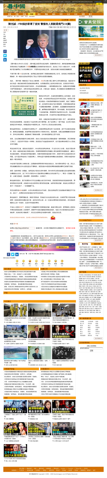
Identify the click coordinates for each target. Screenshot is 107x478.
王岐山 (80, 284)
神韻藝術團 (30, 470)
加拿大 (83, 291)
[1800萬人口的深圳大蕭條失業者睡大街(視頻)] (39, 423)
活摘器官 (81, 301)
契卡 (55, 365)
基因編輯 (99, 297)
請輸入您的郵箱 (91, 346)
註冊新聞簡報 (85, 343)
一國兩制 (81, 289)
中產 (83, 295)
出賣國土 (92, 278)
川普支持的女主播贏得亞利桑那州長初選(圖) (54, 286)
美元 (97, 291)
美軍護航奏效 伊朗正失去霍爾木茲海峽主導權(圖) (19, 389)
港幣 (93, 293)
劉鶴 (80, 286)
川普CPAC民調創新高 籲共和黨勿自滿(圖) (53, 284)
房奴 (34, 441)
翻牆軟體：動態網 (86, 470)
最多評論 (85, 244)
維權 (84, 299)
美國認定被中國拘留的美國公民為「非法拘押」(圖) (19, 384)
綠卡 (88, 306)
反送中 (80, 288)
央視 (84, 305)
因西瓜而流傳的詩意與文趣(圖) (88, 42)
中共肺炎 (81, 275)
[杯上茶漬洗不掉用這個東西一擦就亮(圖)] (85, 168)
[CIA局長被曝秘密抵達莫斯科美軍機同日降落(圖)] (39, 326)
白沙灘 (10, 365)
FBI (4, 34)
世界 (61, 14)
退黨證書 (51, 470)
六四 (98, 280)
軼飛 (81, 325)
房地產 (95, 293)
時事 (22, 16)
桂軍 (83, 308)
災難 (15, 461)
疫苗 (80, 282)
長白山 (98, 301)
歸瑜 (97, 323)
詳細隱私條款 (97, 1)
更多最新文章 (98, 215)
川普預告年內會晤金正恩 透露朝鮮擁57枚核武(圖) (19, 379)
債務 (92, 291)
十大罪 (63, 441)
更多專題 (99, 95)
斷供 (37, 441)
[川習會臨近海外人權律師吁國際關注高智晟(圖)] (85, 139)
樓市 (99, 293)
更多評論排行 (98, 267)
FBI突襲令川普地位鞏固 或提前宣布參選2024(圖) (55, 276)
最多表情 (97, 244)
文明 (13, 461)
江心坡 (85, 303)
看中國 (15, 224)
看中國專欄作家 (85, 318)
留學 (95, 305)
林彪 (80, 310)
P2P (93, 297)
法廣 (94, 289)
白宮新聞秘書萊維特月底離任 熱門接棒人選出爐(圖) (56, 374)
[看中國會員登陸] (91, 22)
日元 (90, 293)
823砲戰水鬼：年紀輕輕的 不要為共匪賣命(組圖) (97, 184)
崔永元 (90, 286)
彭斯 (94, 284)
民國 (80, 308)
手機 (85, 312)
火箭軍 (7, 343)
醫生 (66, 322)
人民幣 (80, 293)
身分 (37, 365)
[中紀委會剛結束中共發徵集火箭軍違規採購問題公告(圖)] (15, 326)
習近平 (44, 322)
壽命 (97, 312)
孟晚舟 (84, 284)
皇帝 (88, 310)
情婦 (86, 288)
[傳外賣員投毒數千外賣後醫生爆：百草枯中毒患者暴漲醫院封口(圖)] (63, 304)
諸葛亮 (91, 310)
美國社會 (9, 16)
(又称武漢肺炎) (87, 275)
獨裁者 (56, 343)
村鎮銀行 (59, 322)
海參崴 (86, 295)
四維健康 (82, 335)
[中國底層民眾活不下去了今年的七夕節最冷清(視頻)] (15, 423)
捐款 (35, 468)
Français (70, 468)
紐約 (53, 14)
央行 (89, 291)
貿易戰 (80, 278)
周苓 (81, 327)
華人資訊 (16, 16)
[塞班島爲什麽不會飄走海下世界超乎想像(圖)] (15, 347)
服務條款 (48, 468)
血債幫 (60, 343)
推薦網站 (14, 470)
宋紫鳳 (82, 321)
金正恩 (99, 282)
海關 (97, 305)
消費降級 (11, 419)
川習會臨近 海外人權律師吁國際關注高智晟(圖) (97, 141)
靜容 (89, 331)
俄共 (61, 365)
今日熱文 (7, 301)
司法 (4, 46)
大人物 (44, 365)
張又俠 (48, 322)
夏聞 (97, 325)
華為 (96, 282)
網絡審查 (98, 299)
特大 (68, 27)
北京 (95, 295)
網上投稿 (21, 468)
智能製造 (32, 419)
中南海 (94, 286)
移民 (89, 305)
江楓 (89, 333)
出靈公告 (14, 322)
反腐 (92, 288)
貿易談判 (100, 284)
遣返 (100, 305)
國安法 (99, 276)
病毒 (80, 276)
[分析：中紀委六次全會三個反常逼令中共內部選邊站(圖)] (39, 304)
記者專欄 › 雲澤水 (68, 20)
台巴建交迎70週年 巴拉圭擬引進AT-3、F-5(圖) (96, 112)
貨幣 (99, 291)
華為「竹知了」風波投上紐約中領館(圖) (53, 376)
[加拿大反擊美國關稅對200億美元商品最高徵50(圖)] (85, 117)
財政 (101, 293)
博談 (46, 14)
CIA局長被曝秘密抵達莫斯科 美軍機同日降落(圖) (97, 133)
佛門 (68, 343)
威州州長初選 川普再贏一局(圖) (50, 274)
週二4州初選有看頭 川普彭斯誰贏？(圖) (52, 279)
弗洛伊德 (87, 282)
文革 (100, 312)
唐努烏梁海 (93, 301)
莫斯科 (40, 343)
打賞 (58, 27)
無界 (94, 470)
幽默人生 (98, 310)
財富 (80, 295)
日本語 (86, 468)
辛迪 (97, 335)
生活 (75, 14)
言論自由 (99, 303)
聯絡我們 (29, 468)
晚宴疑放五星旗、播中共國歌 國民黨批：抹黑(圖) (97, 104)
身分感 (40, 365)
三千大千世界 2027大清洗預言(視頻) (15, 458)
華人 (87, 305)
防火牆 (80, 299)
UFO (91, 282)
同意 (99, 4)
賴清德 (95, 275)
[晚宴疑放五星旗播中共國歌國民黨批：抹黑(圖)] (85, 103)
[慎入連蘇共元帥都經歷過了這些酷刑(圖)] (63, 347)
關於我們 (41, 468)
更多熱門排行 (98, 240)
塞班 (7, 365)
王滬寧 (83, 286)
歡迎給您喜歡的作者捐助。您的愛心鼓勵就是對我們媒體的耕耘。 (29, 217)
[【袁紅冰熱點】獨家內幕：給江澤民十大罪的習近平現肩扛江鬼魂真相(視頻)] (63, 423)
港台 (39, 14)
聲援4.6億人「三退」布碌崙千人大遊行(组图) (17, 274)
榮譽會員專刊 (85, 39)
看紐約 (58, 470)
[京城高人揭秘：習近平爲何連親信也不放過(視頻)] (63, 326)
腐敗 (89, 288)
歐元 (87, 293)
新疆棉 (80, 280)
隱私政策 (56, 468)
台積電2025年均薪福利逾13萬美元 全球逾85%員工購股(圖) (96, 177)
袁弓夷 (89, 280)
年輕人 (19, 322)
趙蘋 (97, 329)
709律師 (87, 299)
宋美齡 (96, 308)
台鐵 (96, 276)
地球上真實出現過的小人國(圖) (88, 203)
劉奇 (83, 310)
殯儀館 (10, 322)
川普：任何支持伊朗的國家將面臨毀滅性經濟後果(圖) (57, 381)
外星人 (94, 312)
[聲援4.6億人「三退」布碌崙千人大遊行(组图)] (85, 146)
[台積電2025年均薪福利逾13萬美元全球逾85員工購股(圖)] (85, 175)
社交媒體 (98, 289)
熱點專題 (83, 85)
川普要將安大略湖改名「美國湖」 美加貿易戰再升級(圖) (21, 276)
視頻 (6, 398)
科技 (26, 16)
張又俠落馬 (83, 90)
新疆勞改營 (93, 303)
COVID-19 (84, 276)
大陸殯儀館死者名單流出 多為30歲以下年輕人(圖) (97, 162)
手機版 (50, 27)
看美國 (12, 20)
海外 (93, 306)
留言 (61, 27)
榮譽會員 (65, 236)
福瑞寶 (70, 470)
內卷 (36, 419)
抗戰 (85, 308)
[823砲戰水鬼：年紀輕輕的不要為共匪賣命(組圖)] (85, 182)
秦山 (81, 331)
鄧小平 (99, 308)
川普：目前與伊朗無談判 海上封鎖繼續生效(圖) (18, 381)
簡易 (97, 321)
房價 (80, 297)
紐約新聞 (32, 16)
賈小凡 (82, 323)
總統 (4, 38)
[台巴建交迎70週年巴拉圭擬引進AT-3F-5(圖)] (85, 110)
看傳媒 (64, 470)
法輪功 (94, 299)
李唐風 (98, 327)
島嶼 (13, 365)
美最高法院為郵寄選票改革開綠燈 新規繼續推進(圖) (19, 281)
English (63, 468)
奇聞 (83, 14)
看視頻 (76, 470)
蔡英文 (92, 295)
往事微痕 (86, 289)
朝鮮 (80, 291)
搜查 (4, 44)
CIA (37, 343)
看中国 (17, 7)
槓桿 (94, 291)
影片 (90, 14)
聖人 (7, 461)
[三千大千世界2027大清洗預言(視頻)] (15, 445)
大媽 (101, 295)
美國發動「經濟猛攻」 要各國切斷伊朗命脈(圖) (18, 284)
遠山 (89, 325)
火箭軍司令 (13, 343)
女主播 (81, 305)
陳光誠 (5, 42)
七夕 (7, 441)
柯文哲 (83, 282)
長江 (84, 280)
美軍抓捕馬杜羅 (84, 93)
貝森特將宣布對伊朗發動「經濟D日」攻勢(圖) (18, 289)
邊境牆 (90, 284)
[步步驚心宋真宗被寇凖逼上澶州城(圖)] (85, 153)
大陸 (16, 14)
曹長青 (90, 335)
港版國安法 (94, 280)
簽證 (80, 306)
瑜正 (81, 333)
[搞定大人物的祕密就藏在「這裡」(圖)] (39, 347)
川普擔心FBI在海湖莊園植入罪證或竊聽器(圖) (54, 271)
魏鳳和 (17, 343)
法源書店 (37, 470)
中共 (94, 282)
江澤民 (56, 441)
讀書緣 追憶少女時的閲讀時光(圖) (88, 53)
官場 (24, 14)
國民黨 (93, 276)
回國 (83, 306)
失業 (7, 419)
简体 (54, 27)
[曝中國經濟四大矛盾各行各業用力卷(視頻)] (39, 401)
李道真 (90, 323)
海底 (16, 365)
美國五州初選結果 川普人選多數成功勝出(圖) (54, 289)
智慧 (80, 312)
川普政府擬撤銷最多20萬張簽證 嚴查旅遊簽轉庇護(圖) (20, 279)
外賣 (63, 322)
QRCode (22, 253)
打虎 (94, 288)
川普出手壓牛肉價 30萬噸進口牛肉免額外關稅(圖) (55, 394)
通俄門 (5, 40)
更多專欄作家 (98, 338)
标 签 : (6, 30)
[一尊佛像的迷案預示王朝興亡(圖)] (85, 124)
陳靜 (89, 327)
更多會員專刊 (98, 55)
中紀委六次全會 (34, 322)
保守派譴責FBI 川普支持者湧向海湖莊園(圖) (54, 281)
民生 (90, 306)
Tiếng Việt (78, 468)
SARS (89, 303)
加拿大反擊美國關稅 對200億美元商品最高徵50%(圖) (20, 271)
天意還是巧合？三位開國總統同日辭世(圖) (91, 45)
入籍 (85, 306)
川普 (4, 32)
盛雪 (89, 329)
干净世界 (21, 470)
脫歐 (86, 291)
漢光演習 (89, 276)
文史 (68, 14)
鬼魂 (59, 441)
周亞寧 (21, 343)
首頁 (9, 14)
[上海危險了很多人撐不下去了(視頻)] (15, 401)
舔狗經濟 (16, 441)
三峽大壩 (97, 278)
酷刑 (58, 365)
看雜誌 (44, 470)
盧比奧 (99, 275)
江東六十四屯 (87, 301)
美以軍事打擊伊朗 (85, 88)
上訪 (91, 299)
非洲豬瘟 (86, 297)
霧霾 (95, 297)
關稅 (87, 284)
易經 (94, 310)
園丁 (81, 329)
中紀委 (40, 322)
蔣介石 (92, 308)
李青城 (98, 331)
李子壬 (98, 333)
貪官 (84, 288)
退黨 (101, 280)
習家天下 (64, 343)
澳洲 (100, 306)
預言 (88, 312)
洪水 (10, 461)
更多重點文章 (98, 190)
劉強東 (98, 295)
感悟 (83, 312)
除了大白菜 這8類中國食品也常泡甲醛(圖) (91, 209)
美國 (31, 14)
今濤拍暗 (90, 321)
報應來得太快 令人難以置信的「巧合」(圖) (91, 234)
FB (101, 289)
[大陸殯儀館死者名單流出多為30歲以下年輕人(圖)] (15, 304)
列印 (64, 27)
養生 (80, 314)
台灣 (89, 295)
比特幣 (84, 293)
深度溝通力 (33, 365)
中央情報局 (33, 343)
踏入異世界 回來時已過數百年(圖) (88, 49)
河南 (55, 322)
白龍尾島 (81, 303)
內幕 (97, 286)
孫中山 (88, 308)
